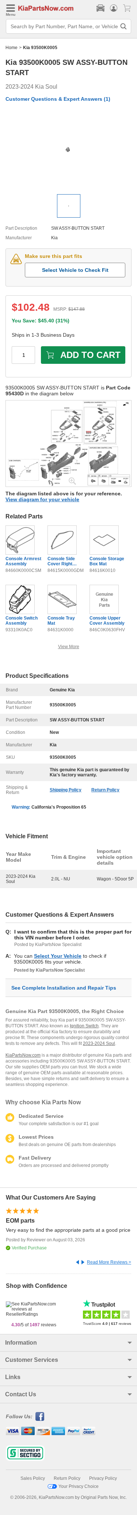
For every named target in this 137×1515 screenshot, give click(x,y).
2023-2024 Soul (99, 1043)
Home (11, 47)
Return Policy (105, 789)
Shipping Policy (65, 789)
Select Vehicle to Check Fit (75, 270)
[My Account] (113, 8)
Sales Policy (32, 1478)
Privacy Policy (103, 1478)
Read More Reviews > (109, 1262)
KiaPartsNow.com (23, 1055)
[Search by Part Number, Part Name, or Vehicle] (123, 26)
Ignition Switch (84, 1025)
